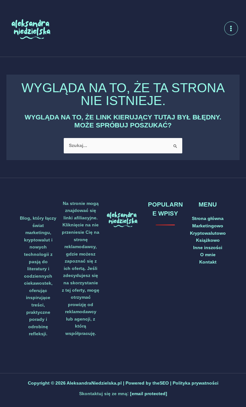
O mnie (208, 254)
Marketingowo (207, 226)
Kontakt (208, 262)
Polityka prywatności (195, 383)
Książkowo (208, 240)
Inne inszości (207, 247)
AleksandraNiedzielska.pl (94, 383)
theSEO (161, 383)
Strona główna (208, 218)
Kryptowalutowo (208, 233)
